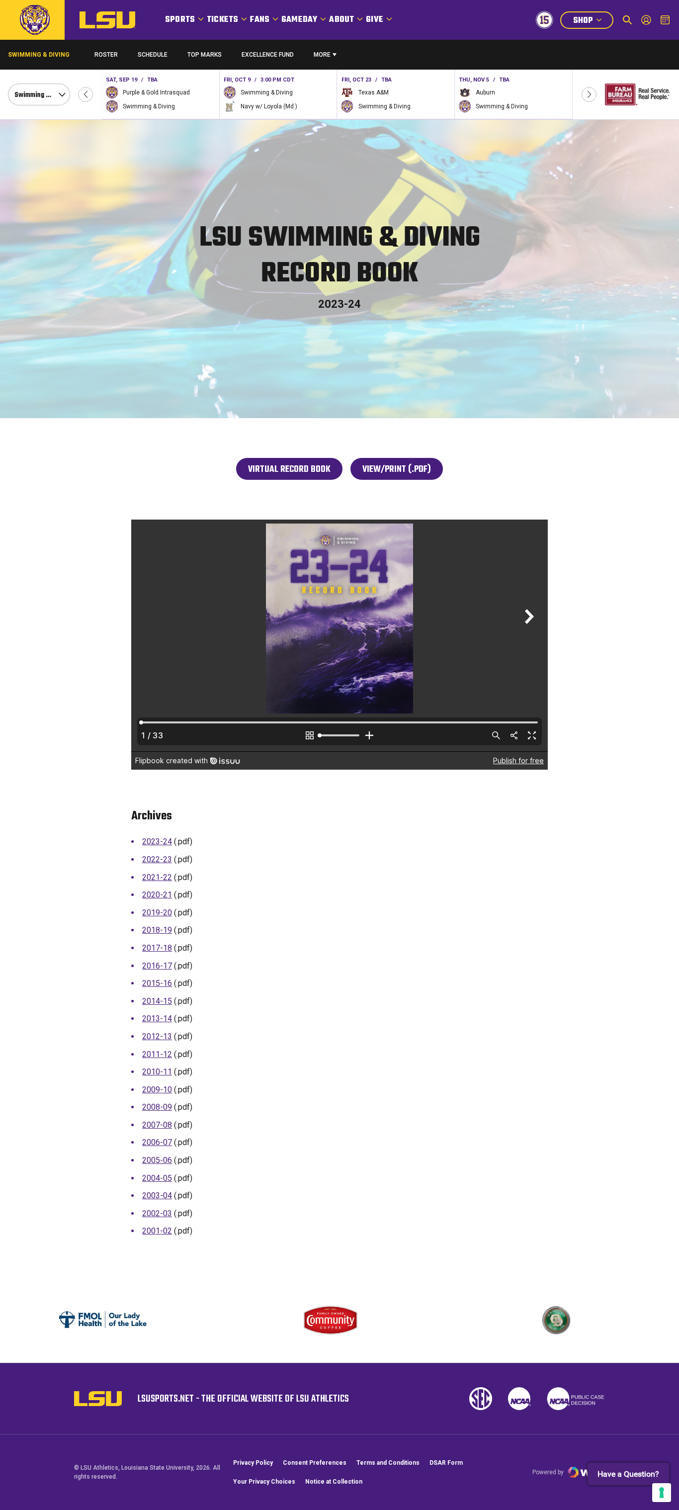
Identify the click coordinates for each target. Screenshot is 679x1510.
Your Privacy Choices (264, 1481)
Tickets (222, 19)
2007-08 (157, 1125)
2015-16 (157, 983)
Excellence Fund (268, 57)
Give (374, 19)
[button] (85, 94)
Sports (180, 19)
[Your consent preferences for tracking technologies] (661, 1492)
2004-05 (157, 1178)
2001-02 (157, 1231)
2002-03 (157, 1213)
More (322, 54)
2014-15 (157, 1001)
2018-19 (157, 930)
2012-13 (157, 1036)
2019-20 (157, 912)
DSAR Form (446, 1462)
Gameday (299, 19)
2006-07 (157, 1142)
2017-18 (157, 948)
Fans (259, 19)
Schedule (153, 54)
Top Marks (204, 54)
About (341, 19)
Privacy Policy (253, 1462)
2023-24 (157, 841)
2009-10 (157, 1089)
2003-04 (157, 1195)
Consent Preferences (314, 1462)
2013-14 (157, 1018)
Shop (593, 21)
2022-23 (157, 859)
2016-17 (157, 966)
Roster (106, 54)
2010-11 (157, 1071)
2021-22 (157, 877)
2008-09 (157, 1107)
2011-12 (157, 1054)
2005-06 (157, 1160)
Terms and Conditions (388, 1462)
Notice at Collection (333, 1481)
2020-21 (157, 894)
